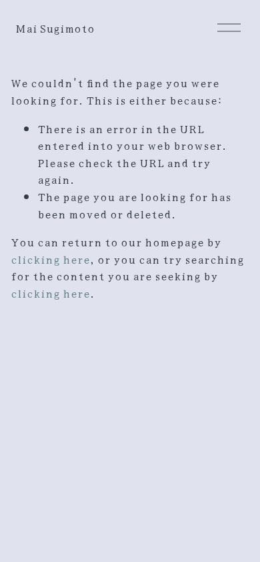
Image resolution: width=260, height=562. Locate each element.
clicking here (50, 258)
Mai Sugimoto (54, 27)
